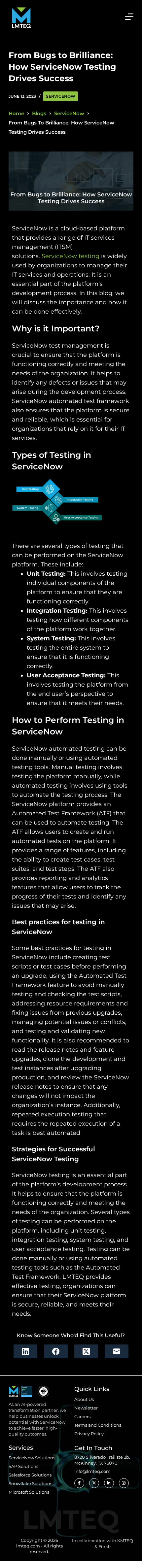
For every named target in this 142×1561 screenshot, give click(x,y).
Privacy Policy (89, 1433)
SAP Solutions (23, 1466)
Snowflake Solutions (30, 1483)
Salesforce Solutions (30, 1474)
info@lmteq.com (92, 1471)
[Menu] (129, 17)
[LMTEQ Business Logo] (21, 16)
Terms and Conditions (97, 1425)
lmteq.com (28, 1545)
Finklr (104, 1546)
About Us (84, 1399)
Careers (82, 1416)
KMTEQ (125, 1540)
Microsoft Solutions (29, 1492)
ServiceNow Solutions (32, 1457)
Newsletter (86, 1407)
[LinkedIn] (25, 1351)
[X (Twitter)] (86, 1351)
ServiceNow (60, 96)
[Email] (116, 1351)
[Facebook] (56, 1351)
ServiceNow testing (70, 256)
